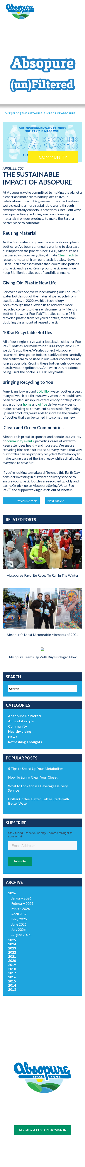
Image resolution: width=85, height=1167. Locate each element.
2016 (12, 977)
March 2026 (20, 908)
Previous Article (26, 501)
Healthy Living (19, 731)
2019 (12, 964)
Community (17, 726)
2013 (12, 989)
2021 (12, 956)
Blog (16, 113)
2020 (12, 960)
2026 (12, 893)
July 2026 (18, 929)
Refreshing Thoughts (25, 742)
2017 (12, 973)
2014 (12, 985)
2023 (12, 948)
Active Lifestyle (21, 721)
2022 (12, 952)
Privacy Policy (49, 1119)
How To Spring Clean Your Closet (33, 777)
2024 (12, 944)
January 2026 (21, 898)
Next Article (56, 501)
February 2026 (22, 903)
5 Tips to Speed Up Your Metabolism (35, 768)
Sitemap (31, 1119)
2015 (12, 981)
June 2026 (19, 924)
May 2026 (19, 919)
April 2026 (19, 914)
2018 (12, 969)
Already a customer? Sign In (42, 1130)
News (12, 737)
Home (7, 113)
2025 (12, 940)
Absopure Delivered (24, 716)
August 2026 (21, 935)
